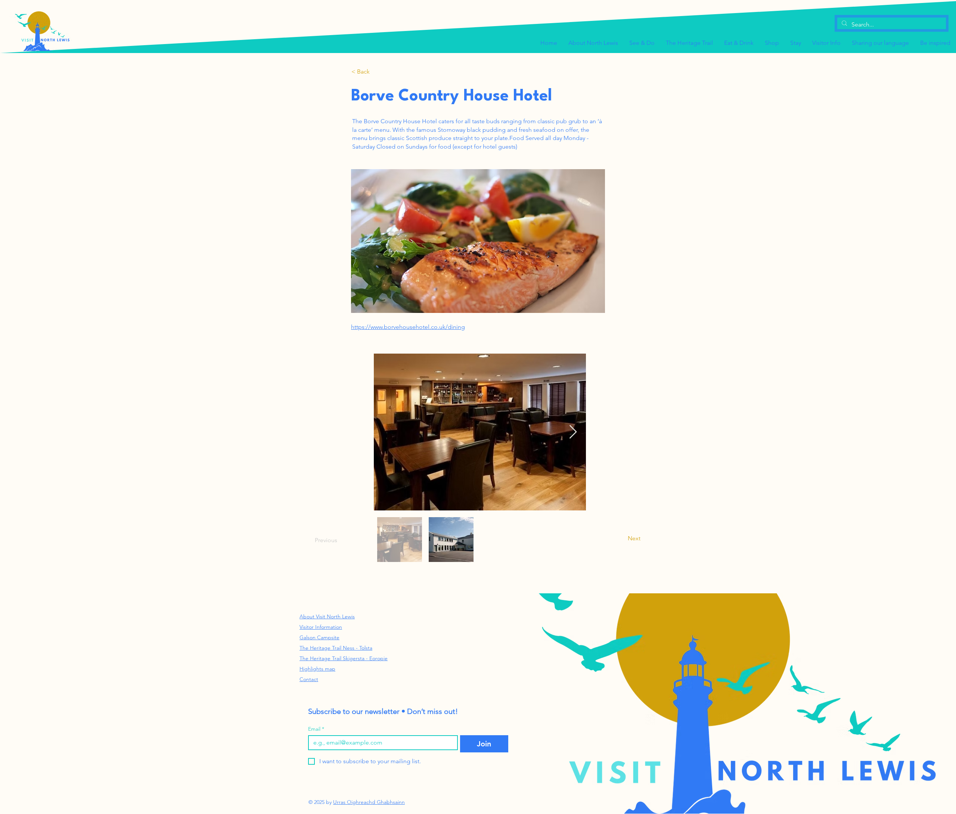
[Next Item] (573, 432)
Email (316, 729)
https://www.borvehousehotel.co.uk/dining (408, 326)
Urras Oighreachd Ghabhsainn (369, 802)
